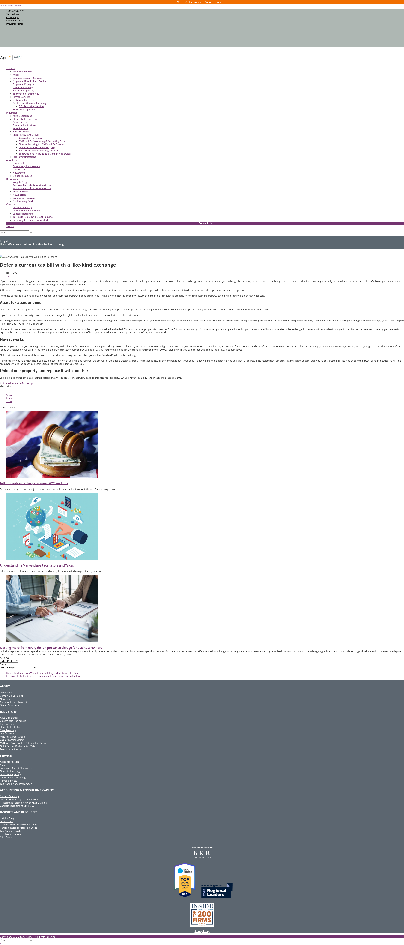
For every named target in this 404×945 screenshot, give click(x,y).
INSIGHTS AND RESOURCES (18, 812)
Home (3, 244)
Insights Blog (7, 818)
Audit (3, 764)
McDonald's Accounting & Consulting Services (24, 742)
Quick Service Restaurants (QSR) (17, 746)
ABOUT (5, 686)
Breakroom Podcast (10, 834)
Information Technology (13, 777)
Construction (7, 724)
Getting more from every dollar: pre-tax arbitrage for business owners (51, 647)
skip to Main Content (11, 5)
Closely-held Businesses (13, 720)
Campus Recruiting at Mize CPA (17, 805)
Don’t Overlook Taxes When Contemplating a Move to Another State (43, 673)
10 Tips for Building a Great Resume (19, 799)
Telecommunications (11, 749)
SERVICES (6, 755)
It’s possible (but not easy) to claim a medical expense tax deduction (43, 676)
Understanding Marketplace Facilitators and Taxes (37, 565)
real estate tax (14, 383)
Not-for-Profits (8, 733)
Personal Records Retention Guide (18, 827)
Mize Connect (7, 837)
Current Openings (9, 796)
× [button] (0, 943)
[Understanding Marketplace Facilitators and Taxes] (52, 559)
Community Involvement (13, 702)
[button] (9, 391)
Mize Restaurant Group (12, 736)
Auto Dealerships (9, 717)
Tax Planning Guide (10, 830)
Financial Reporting (10, 774)
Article (3, 383)
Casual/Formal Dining (12, 739)
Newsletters (6, 821)
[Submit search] (31, 940)
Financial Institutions (11, 727)
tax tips (30, 383)
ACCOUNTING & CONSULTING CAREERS (27, 790)
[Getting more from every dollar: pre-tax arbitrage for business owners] (52, 641)
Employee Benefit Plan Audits (16, 768)
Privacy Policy (202, 931)
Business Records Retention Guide (18, 824)
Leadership (6, 692)
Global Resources (9, 705)
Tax (8, 275)
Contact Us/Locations (11, 695)
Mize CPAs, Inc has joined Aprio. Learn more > (202, 1)
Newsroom (6, 698)
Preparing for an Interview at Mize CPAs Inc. (23, 802)
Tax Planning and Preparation (16, 783)
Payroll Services (8, 780)
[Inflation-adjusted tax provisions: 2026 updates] (52, 477)
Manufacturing (8, 730)
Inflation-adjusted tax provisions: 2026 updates (34, 483)
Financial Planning (10, 771)
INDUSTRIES (8, 711)
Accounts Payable (9, 761)
